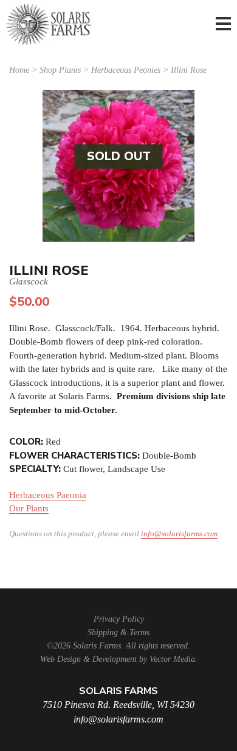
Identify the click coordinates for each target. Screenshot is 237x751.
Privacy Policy (119, 619)
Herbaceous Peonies (125, 70)
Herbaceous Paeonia (47, 495)
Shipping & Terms (118, 632)
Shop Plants (60, 70)
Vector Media (172, 659)
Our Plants (29, 508)
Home (19, 70)
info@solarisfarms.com (179, 533)
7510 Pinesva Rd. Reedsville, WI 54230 (118, 704)
